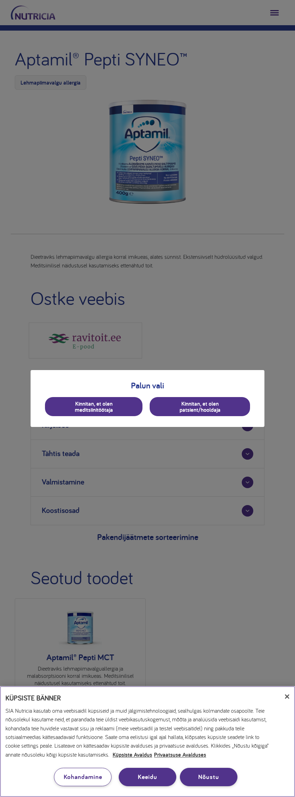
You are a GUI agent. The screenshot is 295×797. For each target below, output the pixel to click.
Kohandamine (83, 777)
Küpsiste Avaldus (132, 754)
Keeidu (147, 777)
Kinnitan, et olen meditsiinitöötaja (94, 406)
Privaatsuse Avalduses (180, 754)
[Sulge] (287, 696)
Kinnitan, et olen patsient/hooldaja (200, 406)
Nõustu (208, 777)
